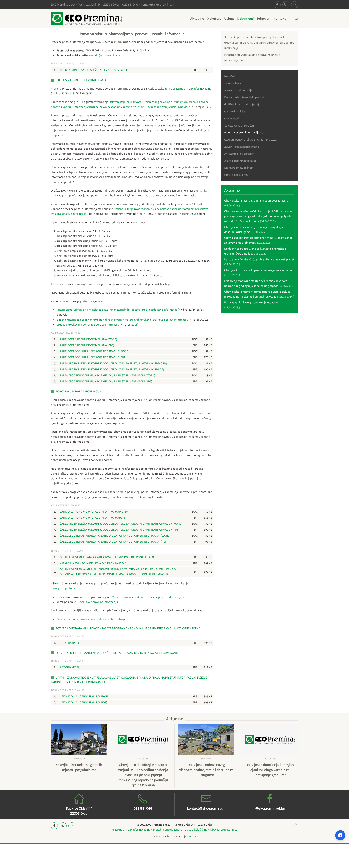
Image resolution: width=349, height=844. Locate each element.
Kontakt (279, 19)
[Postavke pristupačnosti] (340, 835)
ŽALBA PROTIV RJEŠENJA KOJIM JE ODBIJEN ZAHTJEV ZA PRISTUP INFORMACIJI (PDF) (112, 369)
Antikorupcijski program (239, 153)
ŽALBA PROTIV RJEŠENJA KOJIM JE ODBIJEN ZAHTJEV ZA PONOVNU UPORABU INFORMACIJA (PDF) (119, 530)
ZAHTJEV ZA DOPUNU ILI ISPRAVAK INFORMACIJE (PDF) (93, 357)
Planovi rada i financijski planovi (244, 97)
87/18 (133, 325)
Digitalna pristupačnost (238, 167)
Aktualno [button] (197, 19)
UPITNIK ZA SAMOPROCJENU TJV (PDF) (83, 703)
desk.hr (191, 836)
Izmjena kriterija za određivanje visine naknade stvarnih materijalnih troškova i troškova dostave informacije (122, 320)
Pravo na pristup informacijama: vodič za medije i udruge (91, 619)
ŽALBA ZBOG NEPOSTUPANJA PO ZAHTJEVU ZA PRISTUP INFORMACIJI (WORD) (107, 375)
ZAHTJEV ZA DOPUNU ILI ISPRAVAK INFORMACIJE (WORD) (94, 351)
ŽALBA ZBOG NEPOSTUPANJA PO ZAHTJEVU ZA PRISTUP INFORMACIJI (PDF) (106, 381)
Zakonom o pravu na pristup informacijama (184, 89)
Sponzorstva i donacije (238, 90)
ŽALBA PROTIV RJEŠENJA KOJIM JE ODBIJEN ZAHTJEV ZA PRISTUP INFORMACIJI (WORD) (113, 363)
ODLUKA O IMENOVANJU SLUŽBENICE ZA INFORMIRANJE (94, 70)
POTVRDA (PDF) (69, 643)
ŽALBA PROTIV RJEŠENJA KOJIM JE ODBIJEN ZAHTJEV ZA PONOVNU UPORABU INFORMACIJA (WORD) (121, 524)
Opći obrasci (231, 118)
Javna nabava (232, 83)
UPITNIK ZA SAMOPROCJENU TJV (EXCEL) (85, 697)
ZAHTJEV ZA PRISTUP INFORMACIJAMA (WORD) (88, 339)
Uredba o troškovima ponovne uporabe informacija (87, 325)
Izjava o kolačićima (236, 174)
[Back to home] (86, 18)
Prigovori (264, 19)
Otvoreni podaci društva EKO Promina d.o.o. (250, 139)
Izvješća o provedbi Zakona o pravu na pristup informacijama (252, 57)
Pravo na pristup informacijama (244, 132)
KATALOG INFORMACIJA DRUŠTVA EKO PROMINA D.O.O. (93, 563)
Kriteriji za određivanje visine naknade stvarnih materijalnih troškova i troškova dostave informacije (116, 310)
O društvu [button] (214, 19)
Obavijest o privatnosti (224, 830)
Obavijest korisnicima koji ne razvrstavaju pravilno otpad (258, 270)
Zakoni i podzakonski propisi (242, 146)
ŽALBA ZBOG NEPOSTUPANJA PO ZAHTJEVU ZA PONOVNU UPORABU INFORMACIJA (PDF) (114, 542)
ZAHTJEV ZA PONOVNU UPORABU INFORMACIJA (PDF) (92, 518)
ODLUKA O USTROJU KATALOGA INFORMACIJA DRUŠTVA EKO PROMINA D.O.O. (107, 557)
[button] (296, 18)
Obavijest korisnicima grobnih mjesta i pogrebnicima (256, 201)
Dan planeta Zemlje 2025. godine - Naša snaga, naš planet (259, 259)
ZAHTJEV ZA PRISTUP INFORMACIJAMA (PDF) (87, 345)
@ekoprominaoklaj (270, 808)
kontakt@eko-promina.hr (157, 5)
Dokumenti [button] (245, 19)
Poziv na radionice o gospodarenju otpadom (251, 302)
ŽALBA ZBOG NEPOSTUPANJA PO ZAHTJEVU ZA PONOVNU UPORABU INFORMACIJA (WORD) (115, 536)
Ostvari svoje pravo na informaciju (97, 602)
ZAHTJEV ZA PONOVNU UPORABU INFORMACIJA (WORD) (94, 512)
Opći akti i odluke (234, 111)
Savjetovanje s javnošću (239, 125)
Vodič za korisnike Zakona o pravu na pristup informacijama (148, 597)
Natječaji (229, 76)
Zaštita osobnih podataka (240, 160)
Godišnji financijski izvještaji (242, 104)
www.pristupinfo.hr (63, 588)
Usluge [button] (229, 19)
